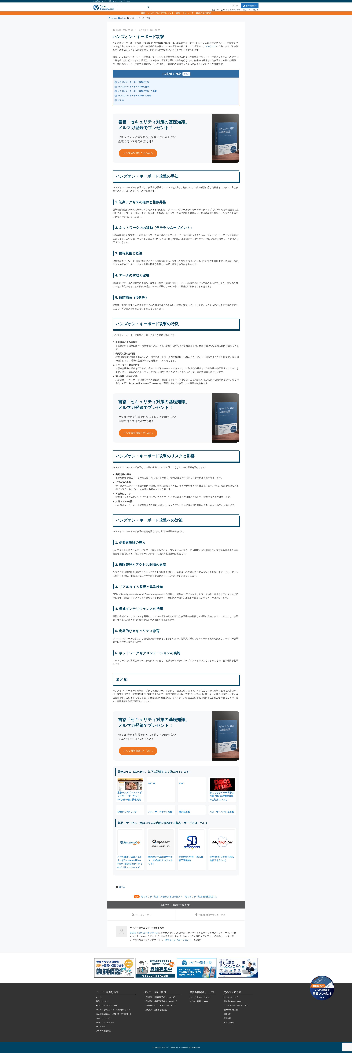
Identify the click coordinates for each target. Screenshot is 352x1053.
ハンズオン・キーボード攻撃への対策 (133, 95)
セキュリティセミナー (105, 1022)
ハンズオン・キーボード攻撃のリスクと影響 (136, 91)
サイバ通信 (100, 1027)
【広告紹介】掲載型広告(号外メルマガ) (159, 997)
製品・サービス (102, 1001)
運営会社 (227, 1018)
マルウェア (210, 46)
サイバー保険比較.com (198, 1001)
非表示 (186, 74)
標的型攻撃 (184, 812)
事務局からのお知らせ (233, 1001)
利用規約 (227, 1014)
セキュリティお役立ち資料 (107, 1005)
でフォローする (143, 915)
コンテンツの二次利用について (236, 1005)
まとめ (119, 100)
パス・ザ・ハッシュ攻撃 (222, 812)
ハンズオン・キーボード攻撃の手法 (132, 82)
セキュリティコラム (104, 1018)
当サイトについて (231, 997)
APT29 (151, 783)
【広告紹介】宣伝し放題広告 (155, 1010)
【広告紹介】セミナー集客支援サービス (160, 1005)
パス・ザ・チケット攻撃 (160, 812)
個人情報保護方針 (231, 1010)
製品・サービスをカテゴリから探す (226, 10)
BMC (181, 783)
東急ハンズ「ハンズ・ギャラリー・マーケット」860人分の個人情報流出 (129, 796)
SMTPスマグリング (127, 812)
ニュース (246, 10)
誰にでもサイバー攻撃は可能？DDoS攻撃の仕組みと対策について (222, 796)
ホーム (99, 997)
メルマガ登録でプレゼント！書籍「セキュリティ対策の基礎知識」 (180, 13)
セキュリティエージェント (178, 940)
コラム (255, 10)
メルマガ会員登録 (103, 1031)
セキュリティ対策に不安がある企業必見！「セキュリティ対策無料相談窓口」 (179, 896)
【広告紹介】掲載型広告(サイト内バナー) (160, 1001)
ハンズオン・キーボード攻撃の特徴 (132, 87)
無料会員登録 (251, 6)
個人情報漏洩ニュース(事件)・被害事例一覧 (113, 1014)
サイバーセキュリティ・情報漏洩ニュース (113, 1010)
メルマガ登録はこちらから (138, 153)
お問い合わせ (229, 1022)
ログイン (234, 6)
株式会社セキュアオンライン (144, 933)
